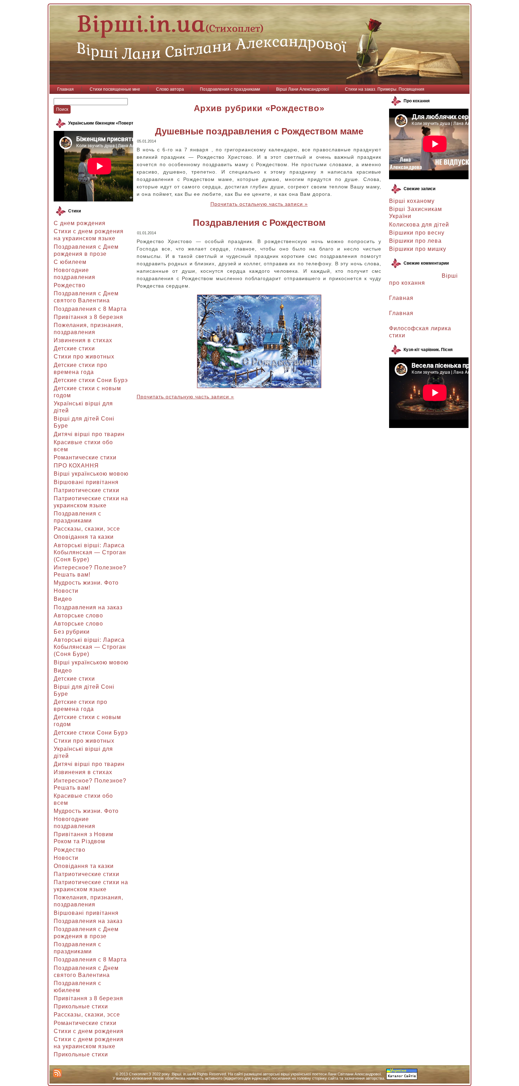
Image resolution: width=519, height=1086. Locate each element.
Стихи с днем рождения (89, 1031)
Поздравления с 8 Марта (90, 309)
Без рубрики (72, 632)
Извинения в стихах (83, 340)
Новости (66, 591)
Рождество (69, 285)
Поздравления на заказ (88, 607)
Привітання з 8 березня (88, 317)
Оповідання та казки (84, 537)
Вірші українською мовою (91, 474)
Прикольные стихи (81, 1006)
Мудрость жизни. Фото (86, 583)
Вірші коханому (412, 201)
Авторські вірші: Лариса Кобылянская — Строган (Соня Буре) (90, 552)
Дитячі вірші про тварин (89, 434)
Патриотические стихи (86, 490)
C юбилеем (70, 262)
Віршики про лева (415, 241)
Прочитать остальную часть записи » (259, 204)
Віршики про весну (417, 233)
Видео (63, 599)
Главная (401, 298)
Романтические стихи (85, 457)
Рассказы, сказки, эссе (87, 529)
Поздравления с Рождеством (259, 222)
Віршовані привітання (86, 482)
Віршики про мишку (417, 249)
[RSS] (57, 1073)
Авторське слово (78, 616)
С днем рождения (80, 223)
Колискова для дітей (419, 225)
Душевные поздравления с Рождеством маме (259, 131)
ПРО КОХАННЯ (76, 466)
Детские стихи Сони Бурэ (91, 380)
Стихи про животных (84, 357)
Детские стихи (74, 348)
